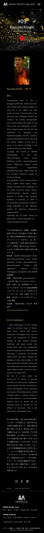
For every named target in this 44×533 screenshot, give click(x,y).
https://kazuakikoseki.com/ (17, 222)
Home (9, 488)
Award (26, 517)
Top (4, 510)
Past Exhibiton (18, 517)
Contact (15, 510)
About (10, 510)
